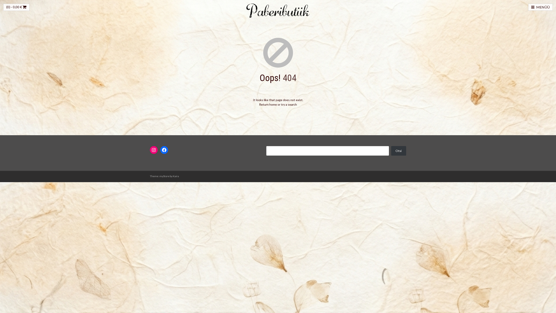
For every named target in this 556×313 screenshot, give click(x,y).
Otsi (398, 151)
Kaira (176, 176)
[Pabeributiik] (278, 10)
